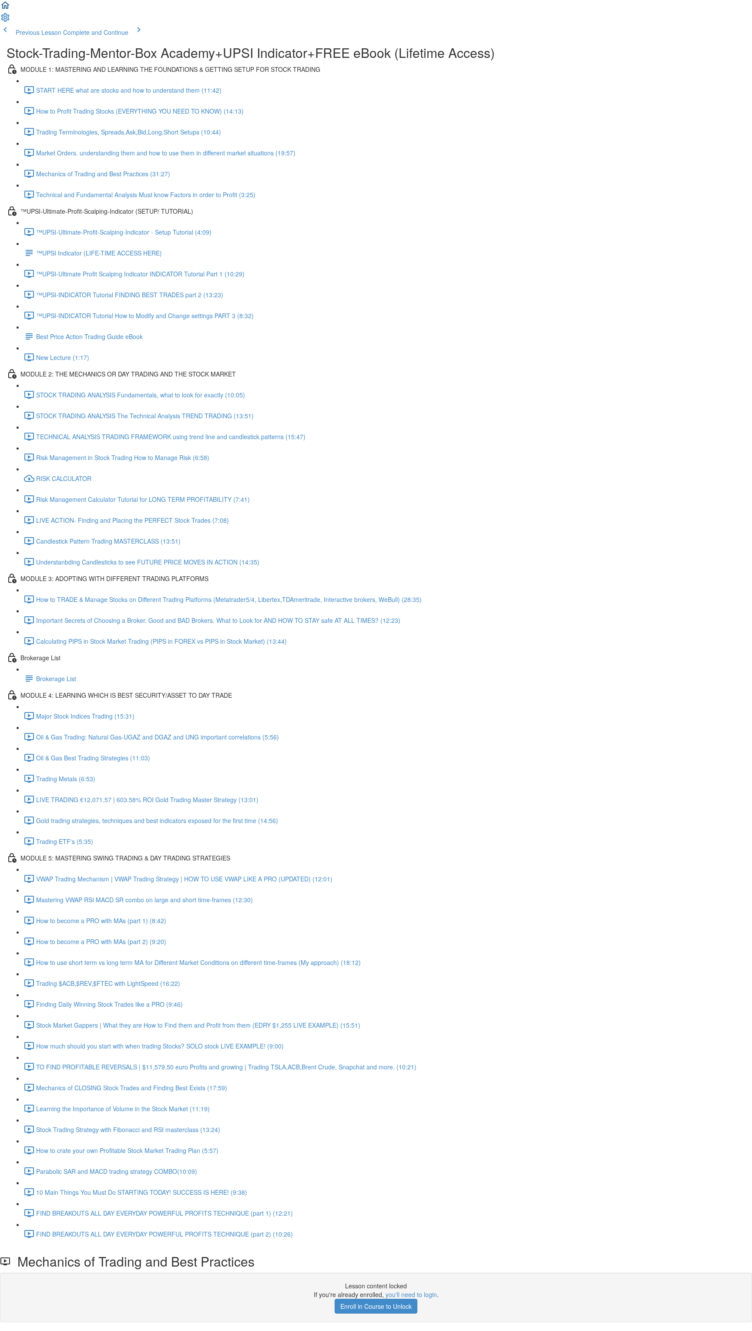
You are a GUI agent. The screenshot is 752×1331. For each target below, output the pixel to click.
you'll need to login (411, 1294)
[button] (5, 7)
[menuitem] (5, 20)
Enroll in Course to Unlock (376, 1306)
